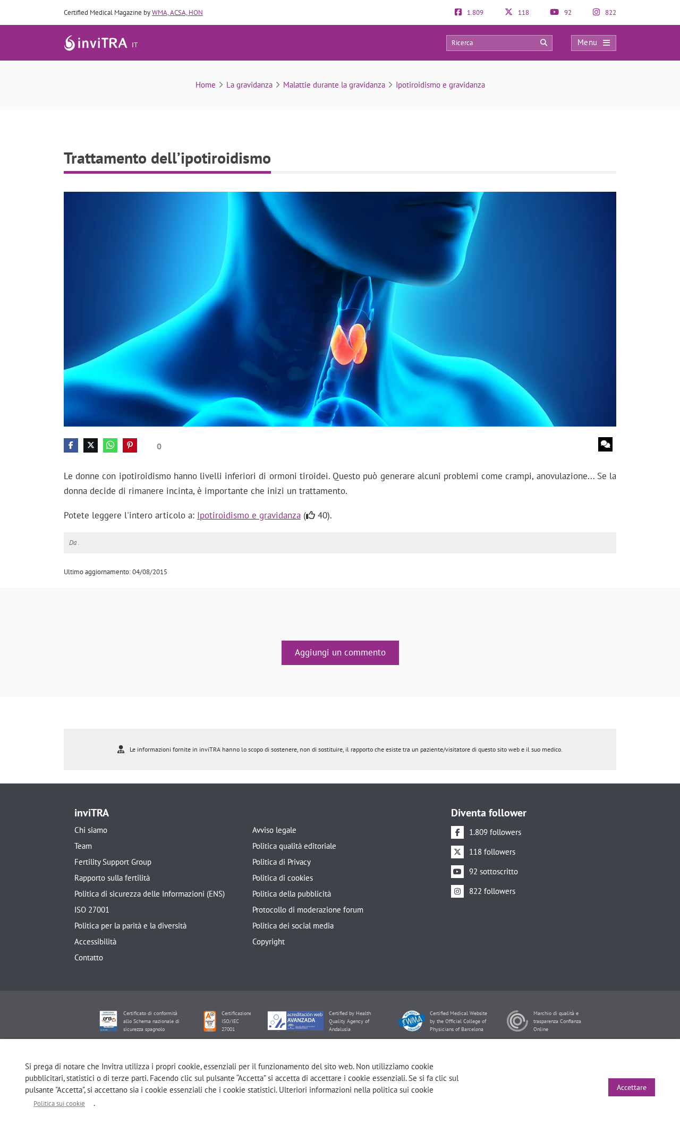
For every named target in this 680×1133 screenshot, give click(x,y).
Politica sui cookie (59, 1103)
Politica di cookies (282, 878)
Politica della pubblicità (291, 894)
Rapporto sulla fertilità (112, 878)
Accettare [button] (632, 1087)
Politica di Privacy (281, 862)
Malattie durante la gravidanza (334, 85)
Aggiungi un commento (340, 652)
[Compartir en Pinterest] (130, 445)
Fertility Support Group (112, 862)
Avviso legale (274, 830)
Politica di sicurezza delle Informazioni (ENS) (149, 894)
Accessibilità (95, 941)
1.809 (474, 12)
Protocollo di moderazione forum (307, 910)
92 (567, 12)
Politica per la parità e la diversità (130, 926)
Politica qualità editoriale (294, 846)
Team (83, 846)
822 (610, 12)
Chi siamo (90, 830)
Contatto (88, 957)
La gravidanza (249, 85)
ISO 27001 (91, 910)
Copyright (268, 941)
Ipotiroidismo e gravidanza (440, 85)
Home (206, 85)
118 (522, 12)
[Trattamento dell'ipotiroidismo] (340, 308)
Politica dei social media (293, 926)
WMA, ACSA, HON (177, 12)
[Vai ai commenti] (605, 444)
